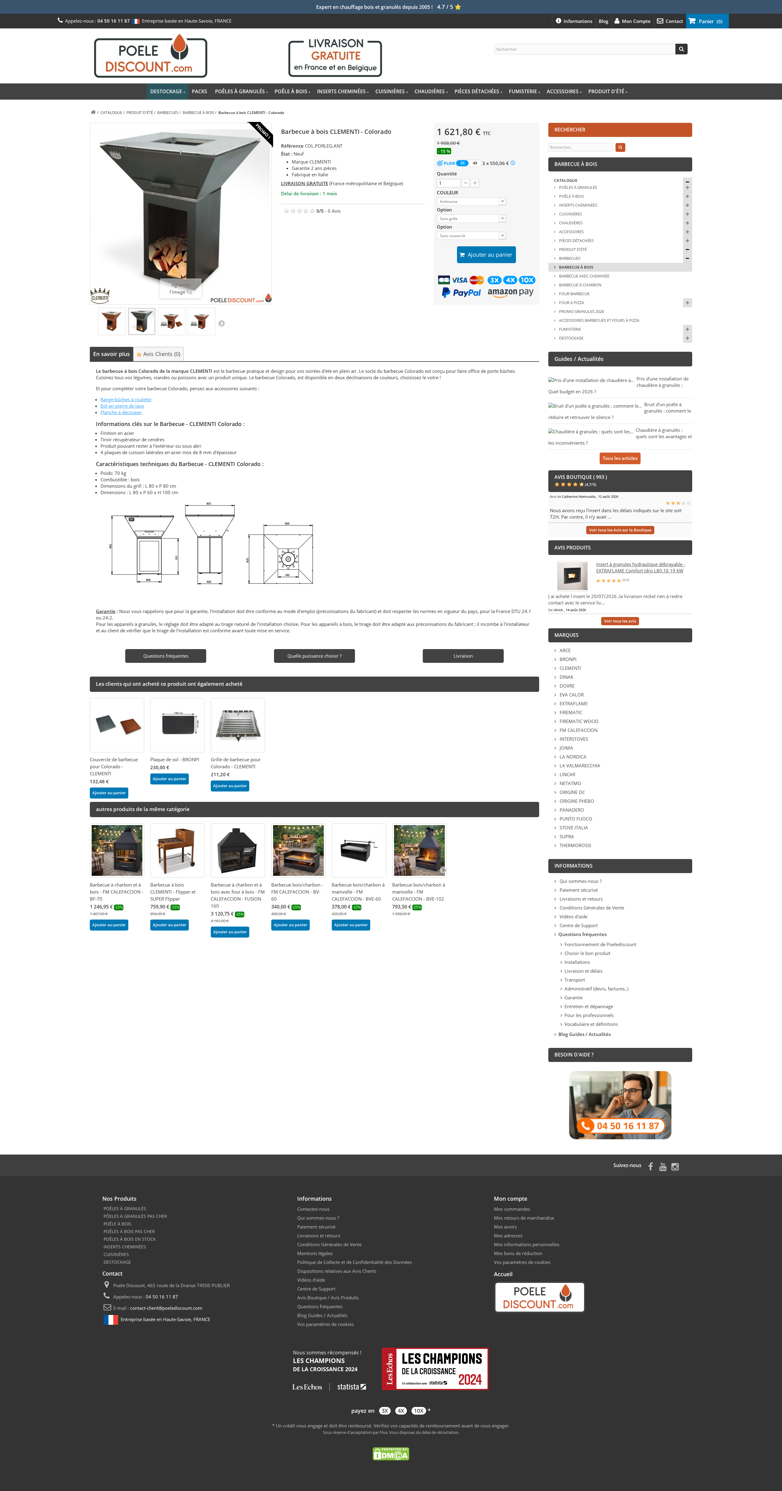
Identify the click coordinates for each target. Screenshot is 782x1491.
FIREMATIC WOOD (578, 721)
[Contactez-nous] (620, 1105)
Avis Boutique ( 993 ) (580, 477)
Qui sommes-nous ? (579, 881)
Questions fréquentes (319, 1306)
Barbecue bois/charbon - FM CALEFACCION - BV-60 (297, 892)
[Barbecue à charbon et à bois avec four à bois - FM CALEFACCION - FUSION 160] (238, 850)
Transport (575, 980)
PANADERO (571, 810)
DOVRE (566, 686)
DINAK (565, 677)
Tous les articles (620, 458)
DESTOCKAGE (166, 91)
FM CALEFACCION (577, 730)
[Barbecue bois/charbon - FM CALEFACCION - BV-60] (298, 850)
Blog (603, 21)
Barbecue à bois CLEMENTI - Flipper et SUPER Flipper (173, 892)
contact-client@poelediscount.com (166, 1308)
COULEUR (448, 192)
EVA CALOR (571, 695)
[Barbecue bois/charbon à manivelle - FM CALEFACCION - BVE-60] (359, 850)
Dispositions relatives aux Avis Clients (336, 1271)
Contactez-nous (313, 1209)
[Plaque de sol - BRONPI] (177, 725)
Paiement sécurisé (578, 890)
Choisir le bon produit (587, 953)
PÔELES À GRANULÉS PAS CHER (135, 1216)
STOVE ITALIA (573, 827)
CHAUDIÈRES (430, 91)
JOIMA (565, 748)
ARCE (564, 650)
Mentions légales (315, 1253)
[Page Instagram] (675, 1166)
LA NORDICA (572, 757)
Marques (566, 635)
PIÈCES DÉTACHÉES (477, 91)
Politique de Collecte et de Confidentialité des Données (354, 1262)
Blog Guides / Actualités (322, 1315)
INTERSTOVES (573, 739)
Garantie (574, 997)
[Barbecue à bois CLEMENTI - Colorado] (111, 321)
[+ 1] (475, 183)
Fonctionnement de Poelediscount (600, 944)
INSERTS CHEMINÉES (341, 91)
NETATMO (569, 783)
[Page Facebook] (650, 1166)
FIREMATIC (570, 712)
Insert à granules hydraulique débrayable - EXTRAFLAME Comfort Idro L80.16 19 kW (640, 567)
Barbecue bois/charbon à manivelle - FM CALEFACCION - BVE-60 (358, 892)
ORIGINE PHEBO (576, 801)
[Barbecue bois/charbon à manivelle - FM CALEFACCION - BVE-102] (419, 850)
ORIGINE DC (571, 792)
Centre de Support (578, 925)
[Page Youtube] (663, 1166)
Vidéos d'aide (572, 916)
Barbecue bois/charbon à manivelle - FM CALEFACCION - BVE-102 (418, 892)
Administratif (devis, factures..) (596, 989)
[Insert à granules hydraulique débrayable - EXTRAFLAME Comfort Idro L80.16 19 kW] (572, 576)
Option (445, 210)
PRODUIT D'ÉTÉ (606, 91)
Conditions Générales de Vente (591, 908)
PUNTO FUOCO (575, 819)
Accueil (503, 1274)
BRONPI (567, 659)
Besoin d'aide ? (574, 1054)
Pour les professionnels (589, 1015)
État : (286, 154)
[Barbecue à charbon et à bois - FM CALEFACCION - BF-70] (117, 850)
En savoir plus (111, 354)
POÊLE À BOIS (291, 91)
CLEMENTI (569, 668)
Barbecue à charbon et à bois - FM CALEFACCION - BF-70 (116, 892)
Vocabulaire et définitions (591, 1024)
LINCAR (566, 774)
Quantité (447, 174)
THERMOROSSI (574, 845)
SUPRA (566, 836)
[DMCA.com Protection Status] (391, 1453)
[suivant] (443, 869)
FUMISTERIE (523, 91)
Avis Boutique (312, 1298)
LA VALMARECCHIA (579, 765)
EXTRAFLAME (573, 703)
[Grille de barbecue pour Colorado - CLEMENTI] (238, 725)
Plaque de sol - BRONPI (174, 759)
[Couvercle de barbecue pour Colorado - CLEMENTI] (117, 725)
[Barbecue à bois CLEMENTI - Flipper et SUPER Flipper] (177, 850)
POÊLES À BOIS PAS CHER (129, 1231)
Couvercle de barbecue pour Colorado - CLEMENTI (114, 766)
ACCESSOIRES (563, 91)
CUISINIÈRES (390, 91)
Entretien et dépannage (589, 1006)
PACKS (199, 91)
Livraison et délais (583, 971)
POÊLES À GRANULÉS (240, 91)
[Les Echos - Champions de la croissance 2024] (391, 1369)
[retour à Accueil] (93, 112)
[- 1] (466, 183)
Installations (577, 962)
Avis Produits (345, 1298)
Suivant (221, 323)
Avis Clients (161, 354)
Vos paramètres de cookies (325, 1324)
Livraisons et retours (580, 899)
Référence (292, 146)
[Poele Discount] (238, 55)
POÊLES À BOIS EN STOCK (130, 1239)
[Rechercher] (681, 49)
